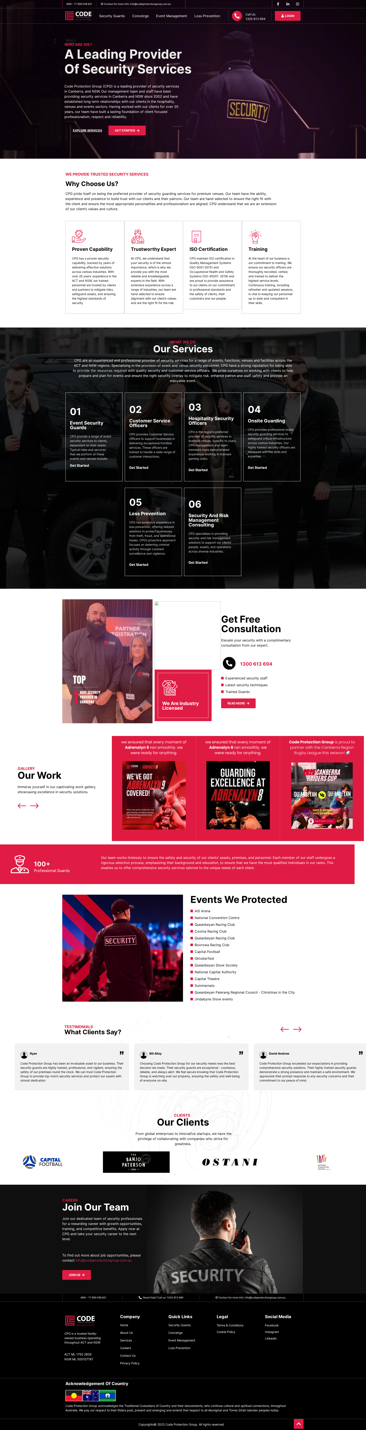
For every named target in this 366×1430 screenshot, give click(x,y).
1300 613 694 (256, 664)
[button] (112, 789)
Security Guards (112, 16)
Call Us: (250, 14)
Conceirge (140, 16)
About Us (126, 1332)
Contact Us (128, 1355)
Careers (125, 1348)
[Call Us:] (237, 16)
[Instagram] (297, 4)
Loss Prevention (207, 16)
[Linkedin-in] (288, 4)
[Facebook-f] (278, 4)
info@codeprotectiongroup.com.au (104, 1260)
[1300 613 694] (229, 663)
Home (124, 1325)
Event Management (171, 16)
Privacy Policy (130, 1363)
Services (126, 1340)
